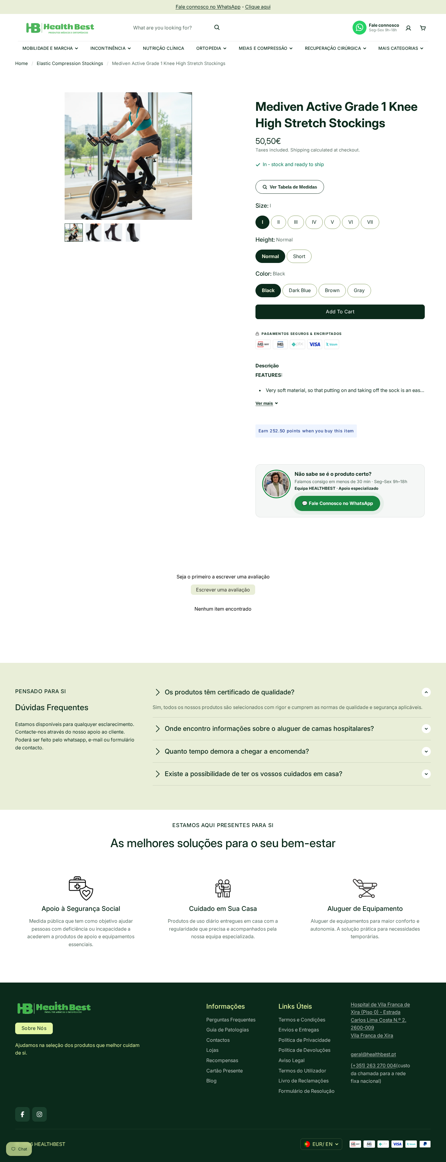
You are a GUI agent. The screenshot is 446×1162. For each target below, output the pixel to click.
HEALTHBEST (49, 1144)
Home (21, 63)
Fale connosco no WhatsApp (208, 7)
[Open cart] (422, 27)
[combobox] (176, 27)
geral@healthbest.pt (373, 1054)
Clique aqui (258, 7)
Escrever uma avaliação (223, 590)
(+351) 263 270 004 (373, 1065)
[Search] (217, 27)
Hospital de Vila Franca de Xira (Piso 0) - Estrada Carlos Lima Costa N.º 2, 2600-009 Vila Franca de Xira (380, 1019)
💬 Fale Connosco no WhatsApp (337, 503)
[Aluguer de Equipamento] (365, 909)
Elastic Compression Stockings (70, 63)
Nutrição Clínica (163, 48)
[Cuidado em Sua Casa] (223, 909)
